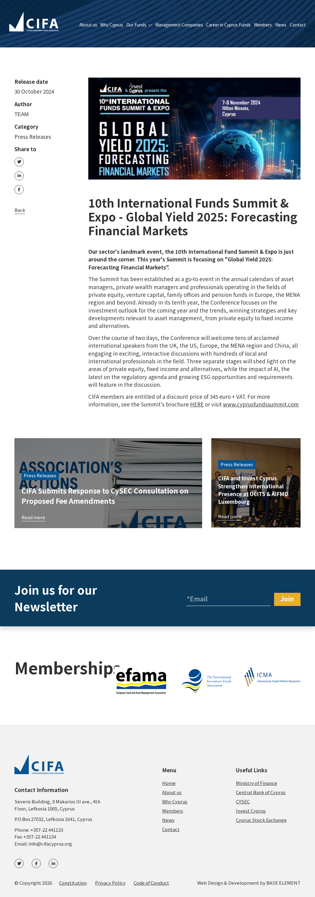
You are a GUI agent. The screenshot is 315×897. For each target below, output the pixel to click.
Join (287, 598)
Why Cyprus (111, 25)
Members (263, 25)
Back (19, 210)
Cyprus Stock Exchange (261, 820)
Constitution (73, 882)
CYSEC (243, 801)
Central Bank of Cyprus (260, 792)
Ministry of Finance (256, 783)
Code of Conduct (151, 882)
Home (169, 783)
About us (88, 25)
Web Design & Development (228, 882)
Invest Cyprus (251, 810)
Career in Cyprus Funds (228, 25)
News (280, 25)
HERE (197, 404)
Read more (33, 517)
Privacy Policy (110, 882)
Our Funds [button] (136, 25)
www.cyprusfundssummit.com (261, 404)
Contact (298, 25)
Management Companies (179, 25)
